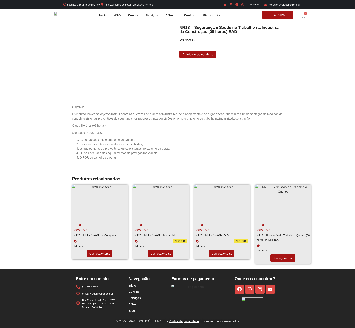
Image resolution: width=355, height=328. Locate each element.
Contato (189, 15)
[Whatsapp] (243, 5)
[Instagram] (231, 5)
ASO (117, 15)
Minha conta (211, 15)
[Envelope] (265, 5)
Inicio (103, 15)
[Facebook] (237, 5)
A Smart (171, 15)
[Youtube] (225, 5)
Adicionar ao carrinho (197, 54)
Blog (132, 310)
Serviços (152, 15)
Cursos (133, 15)
